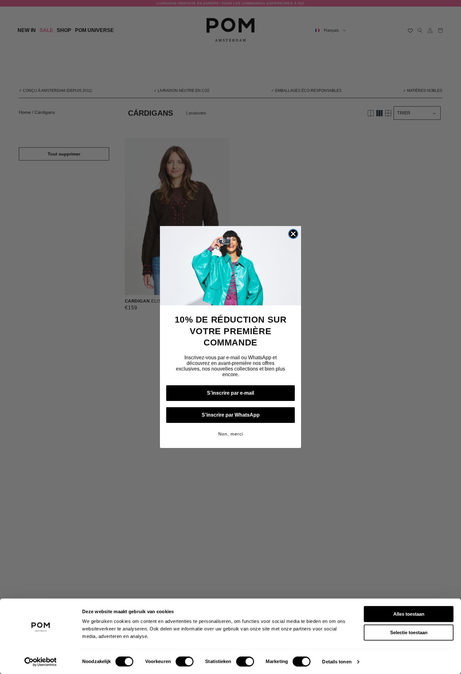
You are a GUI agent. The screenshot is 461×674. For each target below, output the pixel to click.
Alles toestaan (408, 614)
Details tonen (336, 661)
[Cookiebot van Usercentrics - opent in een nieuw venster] (40, 661)
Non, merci (230, 433)
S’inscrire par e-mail (230, 393)
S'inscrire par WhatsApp (231, 415)
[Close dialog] (293, 234)
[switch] (184, 661)
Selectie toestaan (408, 632)
